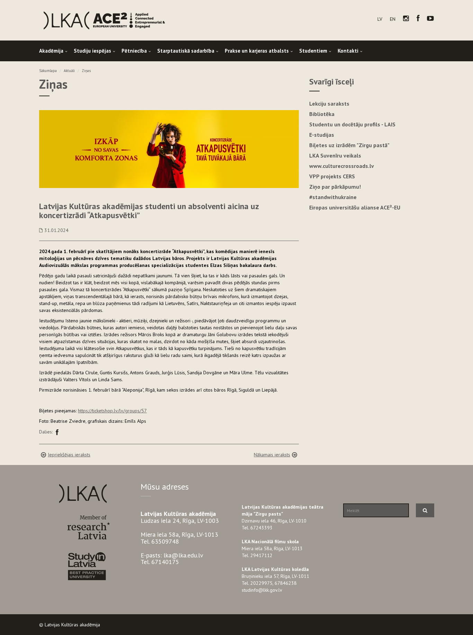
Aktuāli (69, 70)
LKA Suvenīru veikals (335, 155)
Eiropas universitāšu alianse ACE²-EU (354, 207)
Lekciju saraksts (329, 103)
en (392, 19)
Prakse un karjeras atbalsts (257, 50)
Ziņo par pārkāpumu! (335, 186)
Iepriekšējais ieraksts (69, 454)
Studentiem (313, 50)
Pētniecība (134, 50)
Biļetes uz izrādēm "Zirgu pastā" (349, 145)
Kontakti (348, 50)
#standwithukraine (333, 197)
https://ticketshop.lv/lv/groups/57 (112, 411)
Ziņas (86, 70)
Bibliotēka (321, 113)
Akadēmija (51, 50)
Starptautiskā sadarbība (185, 50)
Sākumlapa (48, 70)
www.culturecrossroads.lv (341, 165)
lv (379, 19)
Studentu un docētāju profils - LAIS (352, 124)
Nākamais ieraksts (272, 454)
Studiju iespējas (92, 50)
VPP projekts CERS (332, 176)
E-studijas (321, 134)
